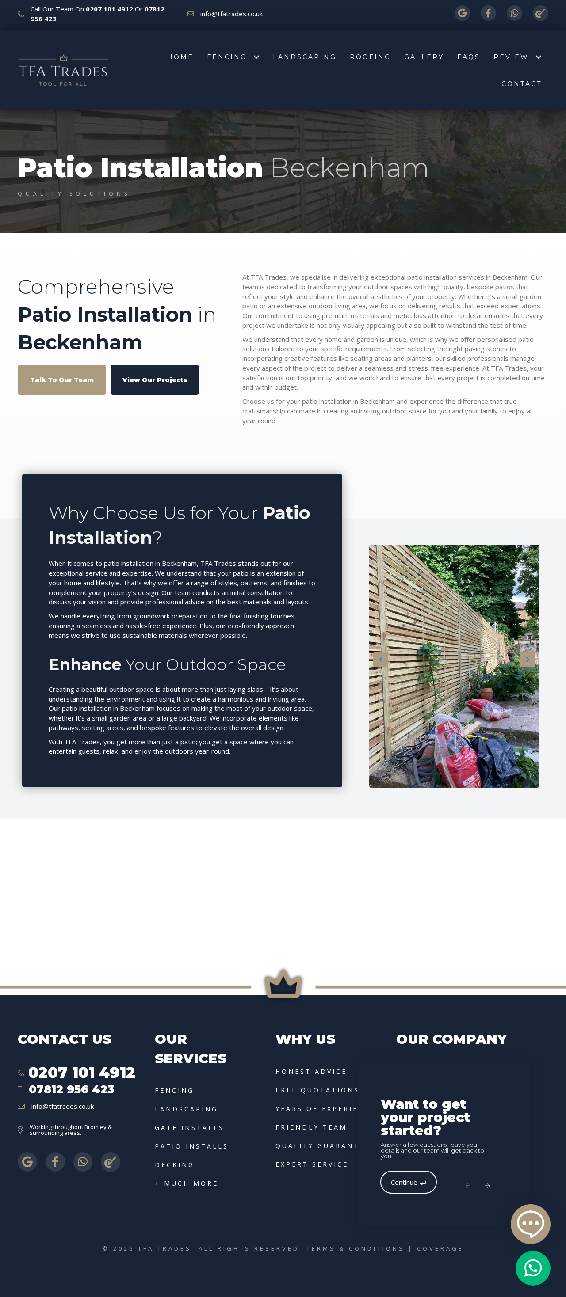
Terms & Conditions (355, 1248)
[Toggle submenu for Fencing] (256, 57)
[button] (62, 379)
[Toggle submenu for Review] (538, 57)
